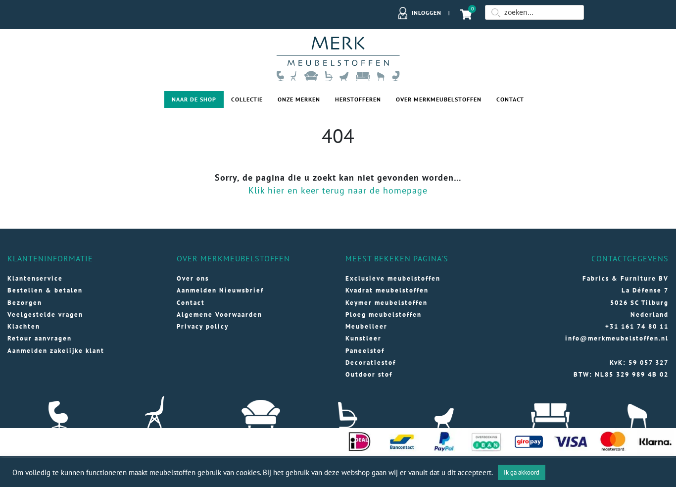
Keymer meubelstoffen (386, 302)
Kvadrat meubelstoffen (387, 290)
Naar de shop (194, 99)
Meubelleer (366, 326)
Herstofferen (358, 99)
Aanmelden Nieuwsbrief (220, 290)
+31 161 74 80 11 (637, 326)
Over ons (193, 278)
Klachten (23, 326)
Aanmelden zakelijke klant (55, 350)
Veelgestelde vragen (45, 314)
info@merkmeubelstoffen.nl (617, 338)
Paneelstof (365, 350)
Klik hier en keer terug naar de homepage (338, 190)
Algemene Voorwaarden (219, 314)
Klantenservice (35, 278)
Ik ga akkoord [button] (521, 472)
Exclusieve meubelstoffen (392, 278)
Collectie (247, 99)
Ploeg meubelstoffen (383, 314)
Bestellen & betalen (45, 290)
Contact (510, 99)
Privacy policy (203, 326)
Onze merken (299, 99)
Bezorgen (24, 302)
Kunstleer (363, 338)
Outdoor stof (368, 374)
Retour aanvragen (39, 338)
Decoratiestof (370, 362)
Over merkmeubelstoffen (439, 99)
